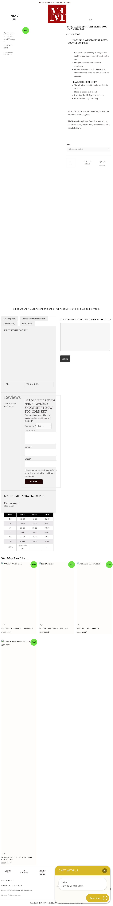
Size (68, 145)
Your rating (30, 592)
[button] (104, 163)
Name (28, 613)
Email (28, 624)
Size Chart (27, 323)
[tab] (9, 318)
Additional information (34, 319)
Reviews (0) (9, 323)
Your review (31, 596)
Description (10, 319)
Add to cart (88, 163)
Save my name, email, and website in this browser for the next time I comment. (41, 639)
